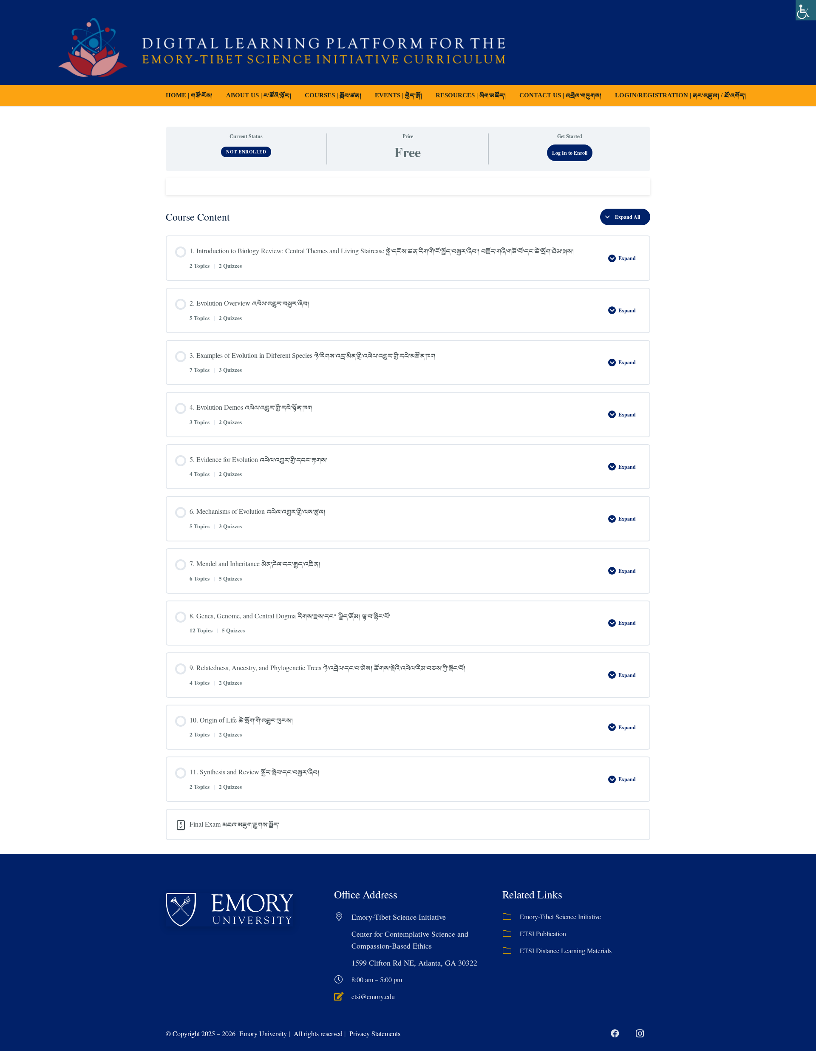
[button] (367, 95)
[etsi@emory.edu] (342, 996)
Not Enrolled (246, 151)
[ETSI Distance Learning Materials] (511, 950)
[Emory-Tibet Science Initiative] (511, 916)
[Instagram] (639, 1033)
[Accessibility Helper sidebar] (806, 10)
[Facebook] (615, 1033)
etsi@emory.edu (373, 996)
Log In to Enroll (569, 152)
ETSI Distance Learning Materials (566, 950)
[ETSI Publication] (511, 933)
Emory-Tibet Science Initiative (560, 916)
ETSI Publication (543, 933)
